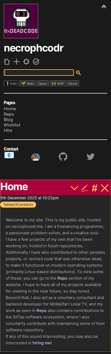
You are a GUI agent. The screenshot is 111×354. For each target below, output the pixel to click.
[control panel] (26, 62)
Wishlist (12, 125)
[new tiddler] (16, 62)
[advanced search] (78, 72)
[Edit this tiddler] (84, 187)
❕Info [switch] (11, 83)
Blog (8, 119)
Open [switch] (42, 83)
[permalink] (95, 187)
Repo (9, 114)
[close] (105, 187)
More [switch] (72, 83)
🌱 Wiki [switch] (27, 83)
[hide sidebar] (104, 6)
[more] (75, 187)
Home (10, 108)
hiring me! (42, 342)
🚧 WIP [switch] (57, 83)
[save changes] (36, 62)
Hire (8, 130)
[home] (7, 62)
